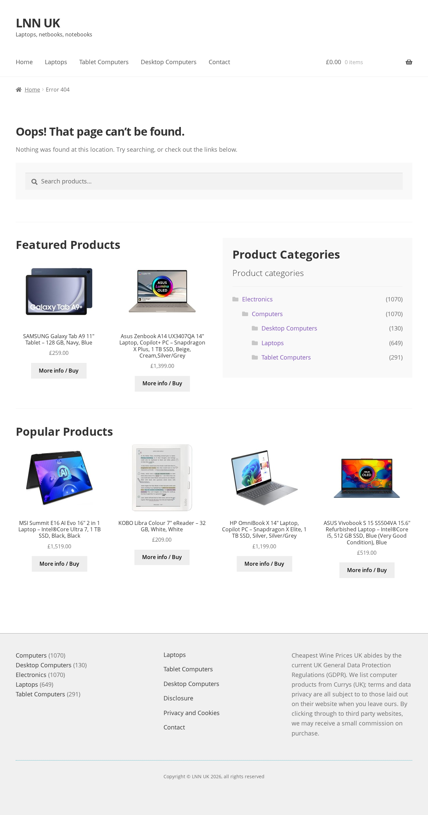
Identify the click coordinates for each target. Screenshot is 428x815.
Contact (219, 62)
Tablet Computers (104, 62)
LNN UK (38, 23)
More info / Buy (59, 370)
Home (24, 62)
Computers (267, 314)
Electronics (257, 299)
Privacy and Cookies (192, 713)
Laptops (56, 62)
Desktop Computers (169, 62)
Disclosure (178, 698)
